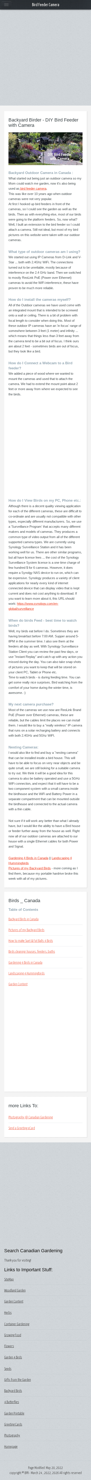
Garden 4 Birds (13, 1357)
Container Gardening (16, 1324)
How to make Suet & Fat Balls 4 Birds (30, 941)
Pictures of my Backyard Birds (29, 868)
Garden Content (18, 984)
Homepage (11, 1446)
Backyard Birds (13, 1391)
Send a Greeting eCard (21, 1128)
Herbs (8, 1312)
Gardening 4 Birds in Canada (28, 858)
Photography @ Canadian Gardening (30, 1117)
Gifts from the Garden (17, 1380)
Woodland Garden (15, 1290)
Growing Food (12, 1335)
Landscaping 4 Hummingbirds (26, 973)
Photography (12, 1435)
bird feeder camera (32, 188)
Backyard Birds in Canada (23, 919)
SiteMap (9, 1279)
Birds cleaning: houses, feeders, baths (31, 951)
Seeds (7, 1369)
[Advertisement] (45, 60)
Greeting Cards (13, 1424)
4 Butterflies (11, 1402)
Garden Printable (14, 1413)
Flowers (9, 1346)
